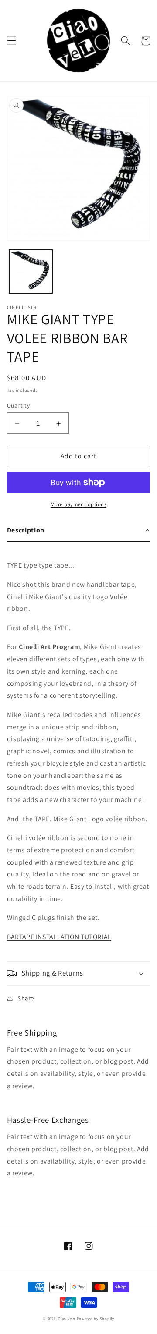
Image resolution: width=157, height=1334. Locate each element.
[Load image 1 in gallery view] (30, 271)
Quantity (18, 405)
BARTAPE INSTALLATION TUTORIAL (59, 936)
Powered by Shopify (95, 1318)
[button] (11, 41)
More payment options (79, 504)
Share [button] (25, 998)
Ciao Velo (66, 1318)
